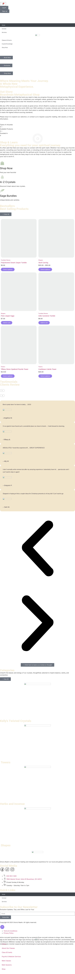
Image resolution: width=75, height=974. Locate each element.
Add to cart (6, 322)
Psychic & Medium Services (11, 956)
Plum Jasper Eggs (7, 316)
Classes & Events (7, 40)
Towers (3, 366)
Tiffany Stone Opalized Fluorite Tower (14, 369)
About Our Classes (8, 948)
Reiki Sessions (7, 965)
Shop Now (5, 47)
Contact (4, 28)
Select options (7, 269)
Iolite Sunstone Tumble (46, 316)
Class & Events (7, 952)
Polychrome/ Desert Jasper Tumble (14, 263)
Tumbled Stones (5, 260)
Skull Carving (43, 263)
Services (4, 32)
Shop (3, 969)
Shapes (40, 260)
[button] (37, 139)
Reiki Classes (6, 961)
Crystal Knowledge (7, 44)
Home (3, 25)
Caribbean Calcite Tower (47, 369)
